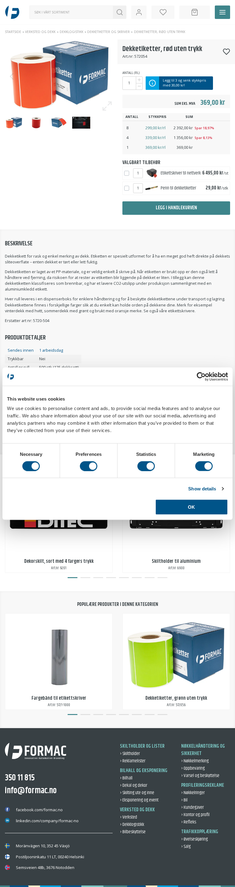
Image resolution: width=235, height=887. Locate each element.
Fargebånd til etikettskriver (59, 698)
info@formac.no (31, 790)
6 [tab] (137, 577)
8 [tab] (162, 577)
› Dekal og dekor (133, 785)
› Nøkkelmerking (195, 761)
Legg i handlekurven (176, 208)
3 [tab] (98, 577)
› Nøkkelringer (193, 793)
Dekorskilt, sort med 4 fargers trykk (59, 561)
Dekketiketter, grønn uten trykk (176, 698)
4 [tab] (111, 577)
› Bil (184, 800)
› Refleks (188, 822)
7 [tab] (150, 577)
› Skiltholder (130, 753)
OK (191, 507)
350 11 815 (20, 778)
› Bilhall (126, 778)
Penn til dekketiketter (178, 188)
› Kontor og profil (195, 815)
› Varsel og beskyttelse (200, 775)
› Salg (186, 846)
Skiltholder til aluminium (176, 561)
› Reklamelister (132, 761)
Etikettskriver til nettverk (181, 173)
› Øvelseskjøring (194, 839)
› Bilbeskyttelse (133, 832)
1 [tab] (72, 577)
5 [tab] (124, 577)
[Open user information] (139, 12)
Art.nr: (127, 56)
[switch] (88, 466)
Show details (202, 488)
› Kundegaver (192, 807)
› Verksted (128, 817)
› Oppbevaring (193, 768)
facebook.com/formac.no (39, 809)
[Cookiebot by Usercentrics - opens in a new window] (201, 376)
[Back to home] (12, 12)
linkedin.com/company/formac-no (47, 820)
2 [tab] (85, 577)
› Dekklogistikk (132, 824)
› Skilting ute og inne (137, 793)
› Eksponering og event (139, 800)
